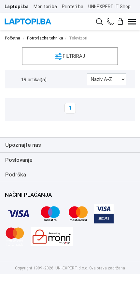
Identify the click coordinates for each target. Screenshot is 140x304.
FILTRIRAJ (73, 56)
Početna (12, 38)
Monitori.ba (45, 6)
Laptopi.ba (17, 6)
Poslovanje (19, 160)
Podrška (15, 174)
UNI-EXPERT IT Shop (109, 6)
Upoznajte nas (23, 145)
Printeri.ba (72, 6)
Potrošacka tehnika (45, 38)
